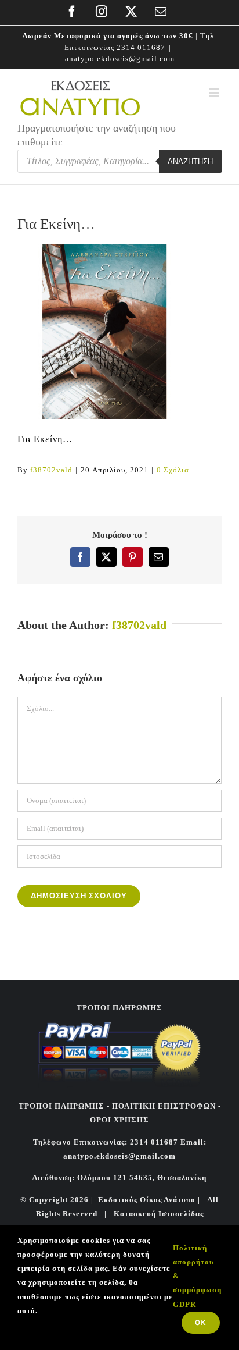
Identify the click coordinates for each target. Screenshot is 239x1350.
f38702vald (51, 470)
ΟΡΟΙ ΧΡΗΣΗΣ (119, 1119)
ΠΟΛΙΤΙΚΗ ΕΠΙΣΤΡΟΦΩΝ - (166, 1106)
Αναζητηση (190, 161)
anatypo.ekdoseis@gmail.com (120, 58)
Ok (201, 1322)
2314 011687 (141, 47)
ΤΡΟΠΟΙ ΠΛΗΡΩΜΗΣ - (64, 1106)
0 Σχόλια (173, 470)
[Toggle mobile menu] (215, 93)
